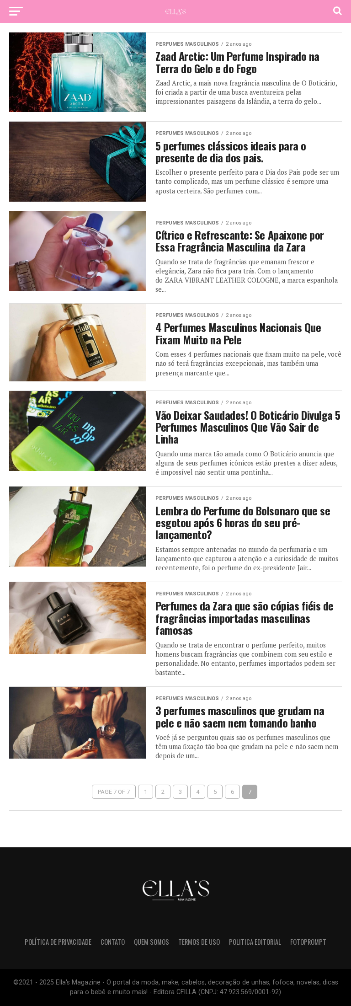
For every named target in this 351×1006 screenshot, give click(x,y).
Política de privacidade (58, 942)
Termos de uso (199, 942)
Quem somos (151, 942)
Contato (113, 942)
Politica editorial (255, 942)
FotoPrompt (308, 942)
